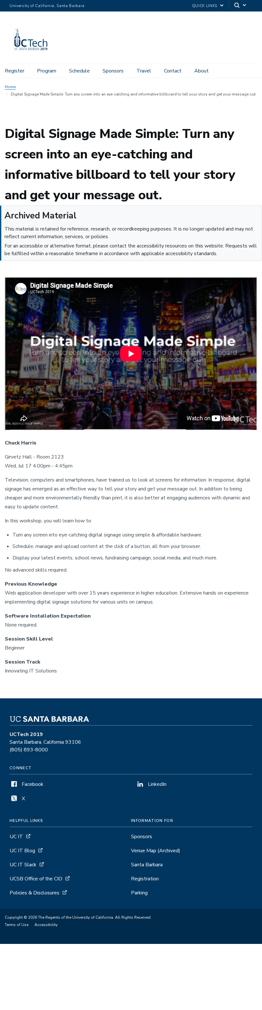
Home (10, 86)
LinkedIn (156, 784)
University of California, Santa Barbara (47, 5)
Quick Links (204, 5)
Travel (143, 70)
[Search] (240, 5)
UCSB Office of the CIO (36, 878)
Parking (139, 892)
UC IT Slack (23, 864)
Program (46, 70)
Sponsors (113, 70)
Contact (172, 70)
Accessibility (46, 924)
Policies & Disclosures (34, 892)
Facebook (31, 784)
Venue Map (155, 850)
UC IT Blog (22, 850)
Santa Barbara (147, 864)
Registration (145, 878)
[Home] (31, 54)
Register (14, 70)
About (201, 70)
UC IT (16, 836)
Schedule (79, 70)
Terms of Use (16, 924)
